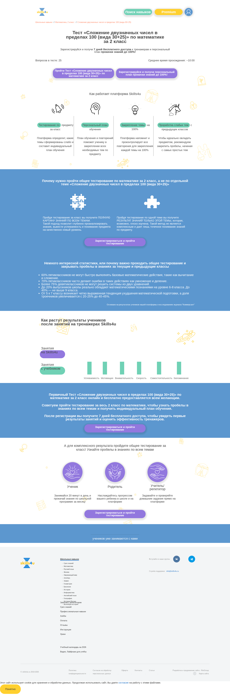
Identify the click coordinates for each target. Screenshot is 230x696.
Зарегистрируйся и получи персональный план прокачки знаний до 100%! (146, 73)
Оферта (125, 670)
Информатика (69, 593)
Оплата (63, 620)
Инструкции (65, 629)
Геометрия (68, 584)
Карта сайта (204, 674)
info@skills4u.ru (172, 571)
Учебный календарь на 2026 (73, 647)
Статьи (152, 670)
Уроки (62, 634)
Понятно (10, 689)
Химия (66, 581)
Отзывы (64, 625)
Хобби (63, 616)
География (68, 598)
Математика (68, 566)
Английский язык (70, 595)
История (67, 590)
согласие (123, 682)
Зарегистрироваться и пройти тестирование (115, 242)
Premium (169, 12)
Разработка (177, 670)
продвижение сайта (192, 670)
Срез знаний (68, 563)
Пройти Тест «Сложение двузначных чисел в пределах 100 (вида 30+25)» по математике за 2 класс (83, 73)
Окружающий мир (70, 575)
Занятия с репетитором (70, 602)
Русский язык (69, 569)
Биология (67, 587)
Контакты (138, 670)
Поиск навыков (138, 12)
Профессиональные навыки (73, 611)
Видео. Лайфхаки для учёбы (73, 652)
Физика (66, 572)
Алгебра (67, 578)
